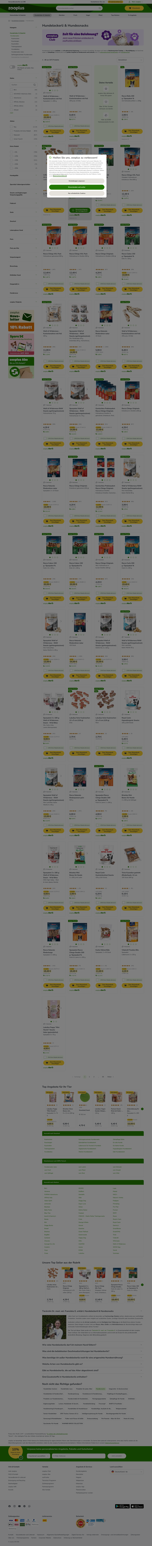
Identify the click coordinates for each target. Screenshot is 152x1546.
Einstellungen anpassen (77, 181)
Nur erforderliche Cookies (76, 193)
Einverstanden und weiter (76, 187)
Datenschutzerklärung (59, 176)
